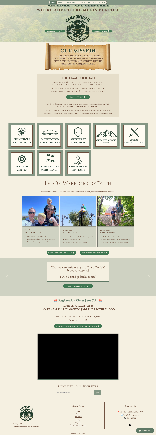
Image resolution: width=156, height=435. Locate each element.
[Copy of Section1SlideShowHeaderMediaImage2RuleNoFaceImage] (77, 291)
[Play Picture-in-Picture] (112, 377)
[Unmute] (43, 377)
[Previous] (7, 277)
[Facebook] (130, 425)
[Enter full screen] (115, 377)
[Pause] (40, 377)
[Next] (149, 277)
